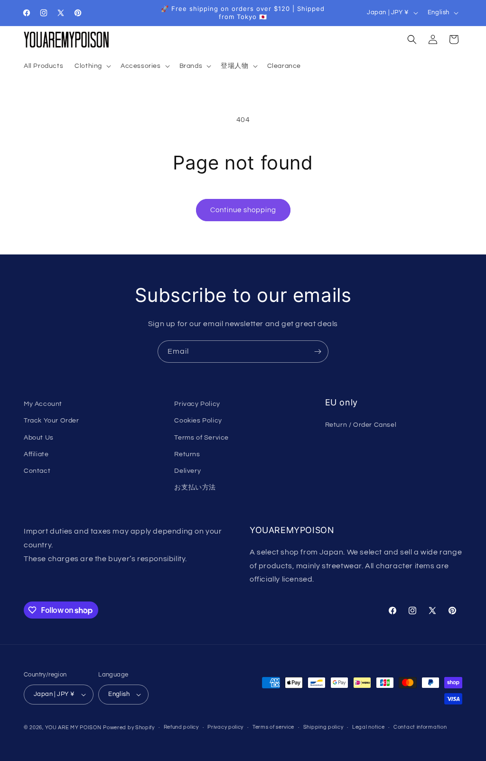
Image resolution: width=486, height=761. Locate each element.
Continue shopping (243, 210)
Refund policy (181, 727)
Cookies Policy (198, 420)
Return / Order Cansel (361, 425)
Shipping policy (323, 727)
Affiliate (36, 454)
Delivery (187, 471)
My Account (43, 404)
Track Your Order (51, 420)
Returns (187, 454)
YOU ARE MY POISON (73, 727)
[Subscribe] (317, 351)
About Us (39, 437)
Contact (37, 471)
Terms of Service (201, 437)
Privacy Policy (197, 404)
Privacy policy (225, 727)
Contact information (420, 727)
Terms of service (273, 727)
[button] (92, 66)
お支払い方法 (195, 487)
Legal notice (368, 727)
